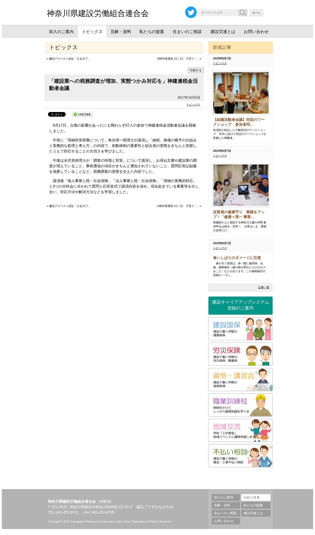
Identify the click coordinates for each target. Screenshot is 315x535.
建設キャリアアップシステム (240, 305)
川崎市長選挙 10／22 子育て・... (178, 58)
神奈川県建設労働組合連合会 (98, 13)
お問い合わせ (256, 31)
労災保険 (240, 354)
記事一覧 (263, 287)
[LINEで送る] (82, 114)
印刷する (196, 70)
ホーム (256, 12)
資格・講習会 (240, 379)
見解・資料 (120, 31)
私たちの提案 (151, 31)
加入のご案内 (61, 31)
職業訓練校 (240, 404)
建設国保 (240, 328)
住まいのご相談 (187, 31)
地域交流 (240, 430)
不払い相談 (240, 455)
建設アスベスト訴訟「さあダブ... (69, 58)
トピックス (92, 31)
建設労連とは (223, 31)
